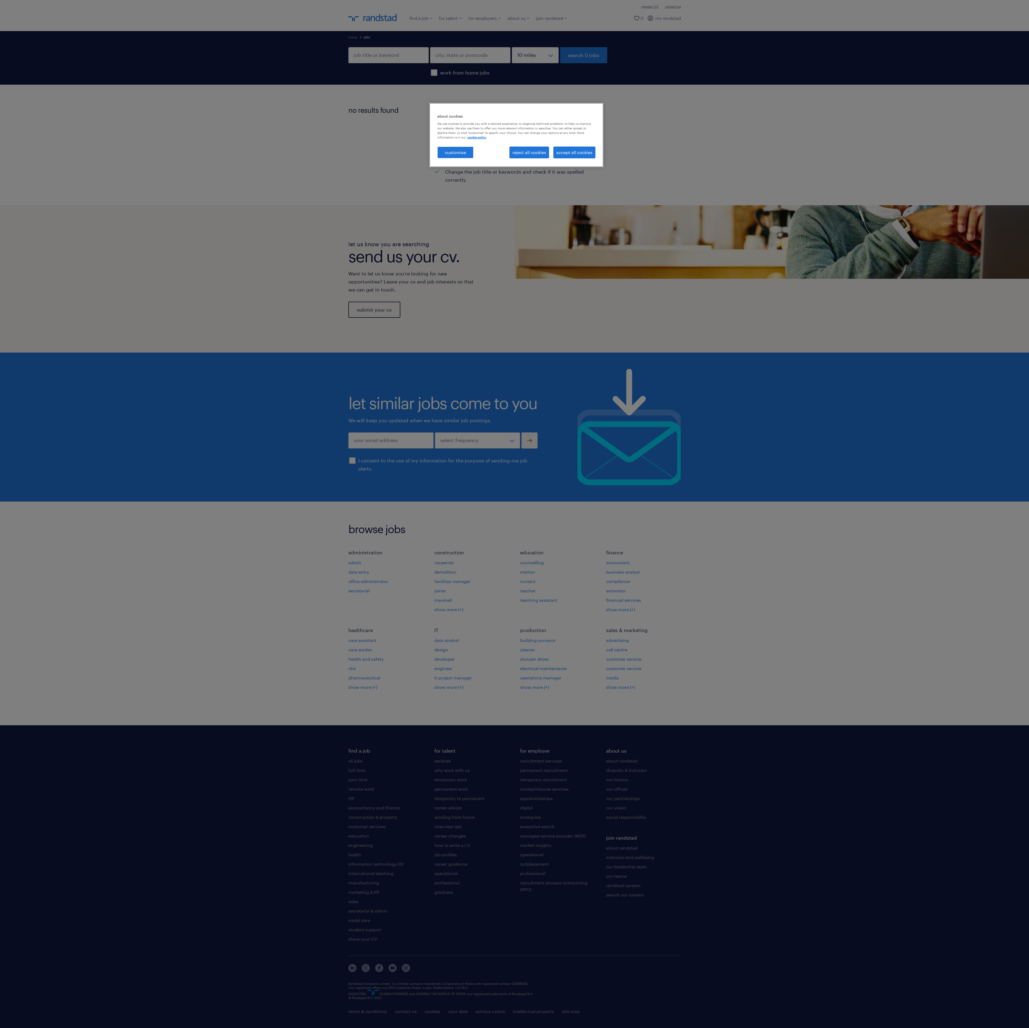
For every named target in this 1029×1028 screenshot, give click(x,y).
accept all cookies (574, 152)
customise (455, 152)
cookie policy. (477, 137)
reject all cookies (529, 152)
